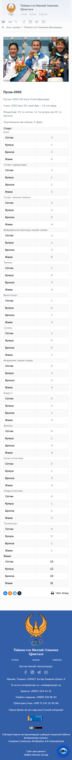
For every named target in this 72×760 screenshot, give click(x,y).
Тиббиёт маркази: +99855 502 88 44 (36, 697)
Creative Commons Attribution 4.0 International (36, 741)
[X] (19, 593)
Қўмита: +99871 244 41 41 (36, 691)
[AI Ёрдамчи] (63, 751)
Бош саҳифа (13, 27)
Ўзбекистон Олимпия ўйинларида (43, 27)
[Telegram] (15, 593)
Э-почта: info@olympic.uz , (26, 685)
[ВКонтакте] (5, 593)
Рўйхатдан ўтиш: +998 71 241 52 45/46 (36, 703)
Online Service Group (36, 754)
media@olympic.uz (51, 685)
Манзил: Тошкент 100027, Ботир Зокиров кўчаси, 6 (36, 679)
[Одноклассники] (10, 593)
